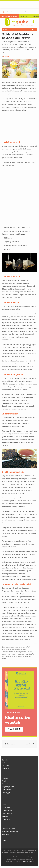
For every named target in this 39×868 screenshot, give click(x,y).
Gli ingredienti (7, 811)
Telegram (23, 851)
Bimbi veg (5, 816)
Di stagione (6, 819)
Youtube (13, 853)
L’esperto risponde (8, 829)
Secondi (5, 784)
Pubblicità (5, 769)
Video (4, 805)
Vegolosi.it (6, 56)
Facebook (5, 853)
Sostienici (20, 853)
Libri (3, 837)
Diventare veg (7, 813)
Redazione (5, 763)
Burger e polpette (8, 787)
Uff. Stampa (6, 766)
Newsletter (6, 851)
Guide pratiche (7, 808)
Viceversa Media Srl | (29, 861)
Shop (3, 840)
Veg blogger (6, 792)
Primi (4, 781)
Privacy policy (30, 853)
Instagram (32, 851)
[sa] (3, 11)
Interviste (5, 834)
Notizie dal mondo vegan (10, 832)
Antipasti (5, 778)
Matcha (21, 234)
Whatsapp (15, 851)
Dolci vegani (6, 790)
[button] (14, 729)
